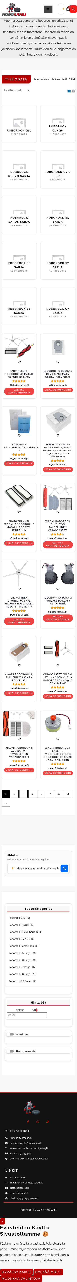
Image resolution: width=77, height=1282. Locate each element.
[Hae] (73, 9)
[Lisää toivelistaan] (19, 361)
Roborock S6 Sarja (23, 960)
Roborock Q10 (19, 917)
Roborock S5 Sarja (23, 953)
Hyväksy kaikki (16, 1272)
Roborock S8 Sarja (22, 973)
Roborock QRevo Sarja (25, 931)
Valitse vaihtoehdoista (19, 391)
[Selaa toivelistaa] (19, 588)
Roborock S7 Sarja (22, 966)
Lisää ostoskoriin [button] (57, 390)
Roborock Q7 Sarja (22, 981)
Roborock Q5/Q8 (21, 924)
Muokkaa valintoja (21, 1278)
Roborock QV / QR (22, 938)
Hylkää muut (48, 1272)
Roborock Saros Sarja (24, 945)
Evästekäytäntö (52, 1260)
